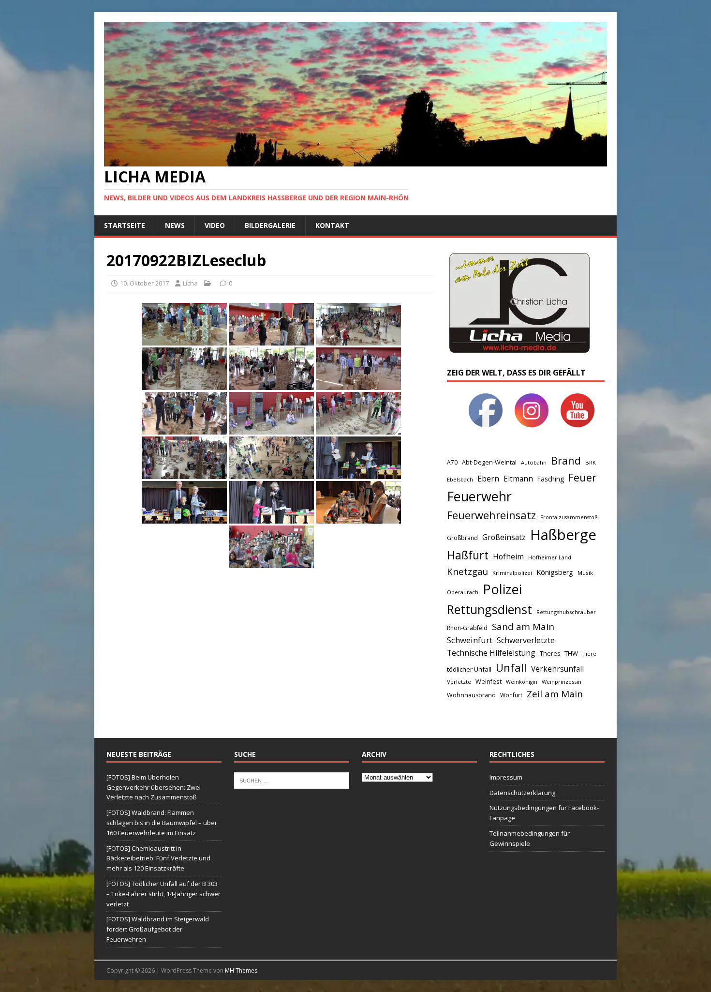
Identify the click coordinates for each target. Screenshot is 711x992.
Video (215, 225)
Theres (550, 653)
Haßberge (563, 534)
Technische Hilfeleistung (491, 652)
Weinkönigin (521, 681)
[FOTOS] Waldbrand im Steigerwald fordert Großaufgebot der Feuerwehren (157, 929)
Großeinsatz (504, 537)
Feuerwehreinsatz (491, 515)
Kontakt (332, 225)
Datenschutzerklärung (522, 792)
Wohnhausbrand (471, 695)
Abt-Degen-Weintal (489, 462)
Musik (585, 572)
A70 (452, 462)
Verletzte (459, 681)
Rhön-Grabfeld (467, 628)
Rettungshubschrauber (566, 612)
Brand (566, 460)
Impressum (505, 777)
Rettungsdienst (489, 609)
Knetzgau (467, 571)
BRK (590, 462)
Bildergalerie (270, 225)
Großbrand (462, 538)
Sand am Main (523, 626)
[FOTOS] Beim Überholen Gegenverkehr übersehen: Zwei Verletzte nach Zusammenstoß (153, 787)
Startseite (124, 225)
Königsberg (554, 572)
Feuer (582, 477)
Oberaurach (462, 592)
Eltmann (518, 479)
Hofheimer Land (549, 557)
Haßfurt (468, 555)
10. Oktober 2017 (144, 283)
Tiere (589, 653)
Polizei (502, 589)
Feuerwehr (479, 496)
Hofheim (508, 556)
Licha (190, 283)
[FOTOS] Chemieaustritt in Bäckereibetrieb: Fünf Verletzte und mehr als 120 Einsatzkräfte (158, 858)
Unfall (511, 667)
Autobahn (534, 462)
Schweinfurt (469, 640)
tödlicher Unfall (469, 669)
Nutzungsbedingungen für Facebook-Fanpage (544, 812)
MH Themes (241, 970)
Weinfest (488, 681)
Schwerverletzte (526, 640)
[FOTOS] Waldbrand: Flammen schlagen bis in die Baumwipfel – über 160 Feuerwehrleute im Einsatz (161, 822)
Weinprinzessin (561, 681)
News (175, 225)
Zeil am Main (555, 694)
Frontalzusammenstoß (568, 517)
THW (571, 653)
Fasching (550, 478)
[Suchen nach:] (291, 779)
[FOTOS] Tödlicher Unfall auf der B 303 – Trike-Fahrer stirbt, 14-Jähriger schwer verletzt (163, 893)
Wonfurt (511, 695)
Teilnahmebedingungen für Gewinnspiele (529, 838)
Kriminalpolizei (512, 572)
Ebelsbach (460, 479)
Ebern (488, 478)
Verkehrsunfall (557, 669)
